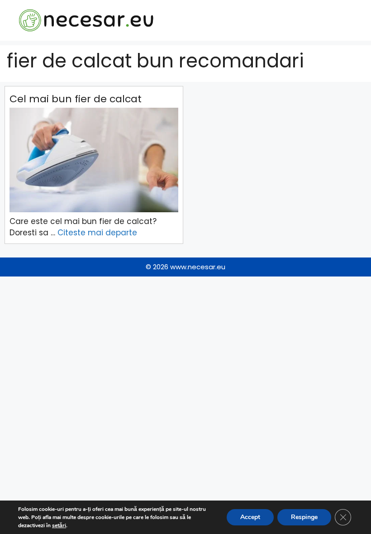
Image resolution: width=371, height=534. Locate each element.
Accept (250, 517)
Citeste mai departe (97, 232)
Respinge (304, 517)
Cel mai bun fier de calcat (76, 99)
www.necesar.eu (197, 267)
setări (59, 525)
